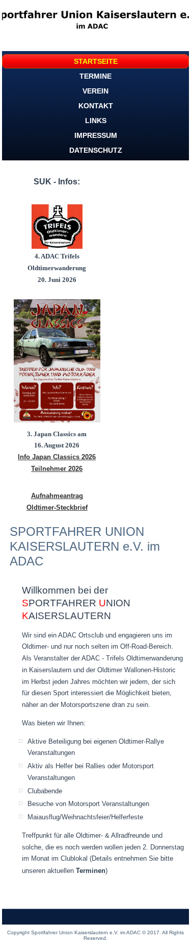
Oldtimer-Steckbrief (57, 507)
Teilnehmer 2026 (57, 468)
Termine (95, 76)
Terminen (90, 870)
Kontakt (95, 106)
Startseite (96, 61)
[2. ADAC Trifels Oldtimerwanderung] (57, 226)
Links (95, 120)
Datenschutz (95, 150)
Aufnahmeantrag (57, 496)
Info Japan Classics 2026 (57, 457)
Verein (95, 91)
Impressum (95, 135)
